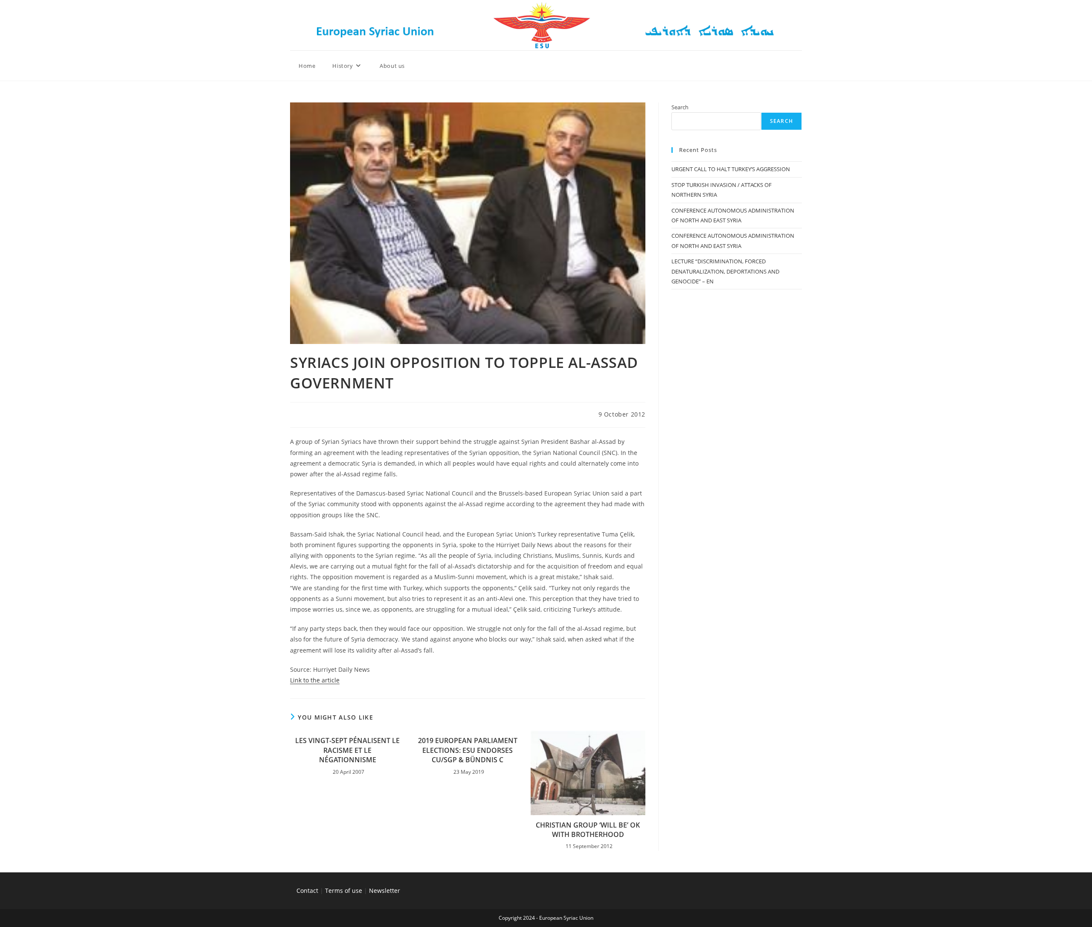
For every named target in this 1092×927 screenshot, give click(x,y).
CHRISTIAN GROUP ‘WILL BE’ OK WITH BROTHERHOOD (588, 829)
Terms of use (343, 890)
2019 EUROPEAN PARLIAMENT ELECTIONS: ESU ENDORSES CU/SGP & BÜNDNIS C (467, 750)
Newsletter (384, 890)
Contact (307, 890)
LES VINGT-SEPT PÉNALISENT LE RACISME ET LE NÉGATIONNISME (347, 750)
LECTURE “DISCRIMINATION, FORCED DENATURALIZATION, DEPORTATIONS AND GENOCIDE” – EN (725, 271)
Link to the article (315, 680)
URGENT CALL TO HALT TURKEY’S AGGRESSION (730, 169)
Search (679, 107)
